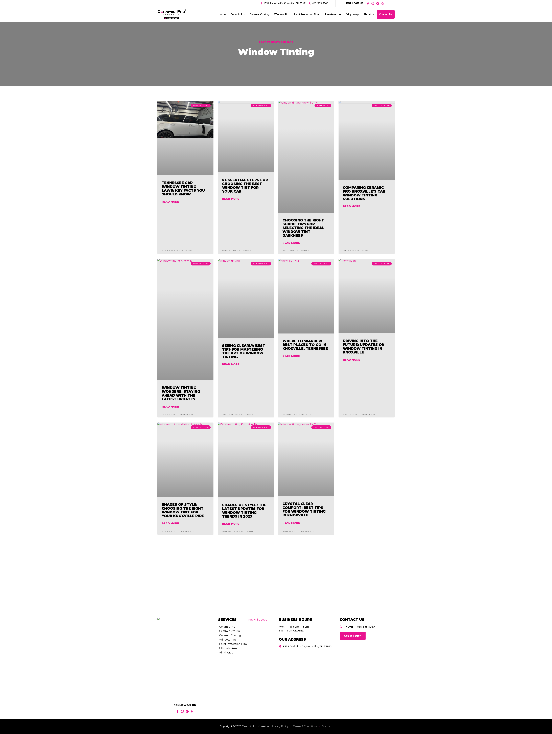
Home (222, 14)
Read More (170, 201)
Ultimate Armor (332, 14)
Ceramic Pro (237, 14)
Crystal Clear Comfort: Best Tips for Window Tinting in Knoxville (304, 509)
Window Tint (281, 14)
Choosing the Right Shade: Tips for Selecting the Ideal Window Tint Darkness (303, 228)
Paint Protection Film (306, 14)
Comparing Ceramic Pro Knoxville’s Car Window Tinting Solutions (364, 193)
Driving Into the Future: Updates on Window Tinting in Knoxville (364, 346)
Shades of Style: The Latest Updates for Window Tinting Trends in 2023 (244, 510)
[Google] (377, 3)
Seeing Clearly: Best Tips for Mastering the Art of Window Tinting (243, 351)
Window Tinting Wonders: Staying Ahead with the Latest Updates (181, 393)
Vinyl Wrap (352, 14)
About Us (369, 14)
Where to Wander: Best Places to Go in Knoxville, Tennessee (305, 345)
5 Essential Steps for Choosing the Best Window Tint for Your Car (245, 185)
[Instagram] (372, 3)
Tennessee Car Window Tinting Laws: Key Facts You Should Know (183, 188)
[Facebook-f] (367, 3)
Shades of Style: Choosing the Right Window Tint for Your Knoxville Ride (183, 510)
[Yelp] (382, 3)
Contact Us (385, 14)
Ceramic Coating (260, 14)
